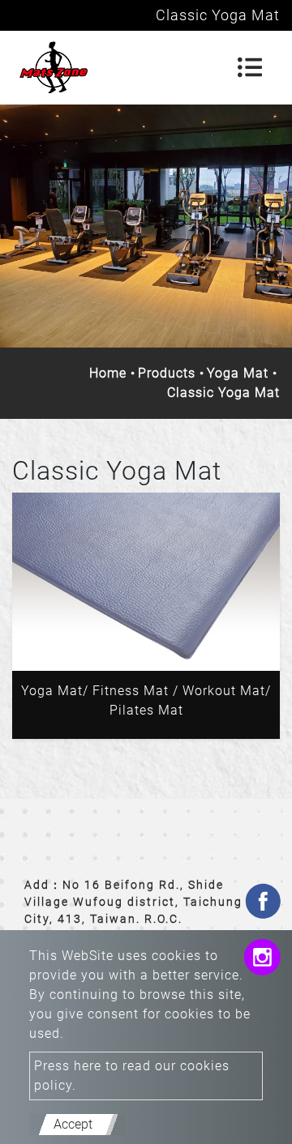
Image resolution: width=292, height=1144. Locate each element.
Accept (73, 1124)
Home (108, 373)
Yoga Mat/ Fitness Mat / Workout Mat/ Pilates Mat (146, 700)
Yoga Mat (237, 373)
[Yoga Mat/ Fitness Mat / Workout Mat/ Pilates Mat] (146, 582)
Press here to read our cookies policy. (132, 1075)
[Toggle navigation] (250, 67)
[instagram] (262, 959)
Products (166, 373)
